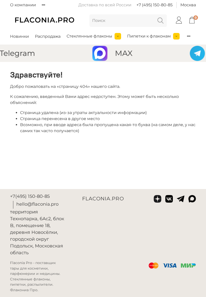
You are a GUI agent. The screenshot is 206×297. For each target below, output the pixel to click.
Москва (188, 5)
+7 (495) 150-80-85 (154, 5)
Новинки (19, 36)
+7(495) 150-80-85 (30, 196)
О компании (23, 5)
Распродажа (48, 36)
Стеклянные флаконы (89, 36)
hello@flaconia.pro (37, 204)
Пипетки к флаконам (149, 36)
